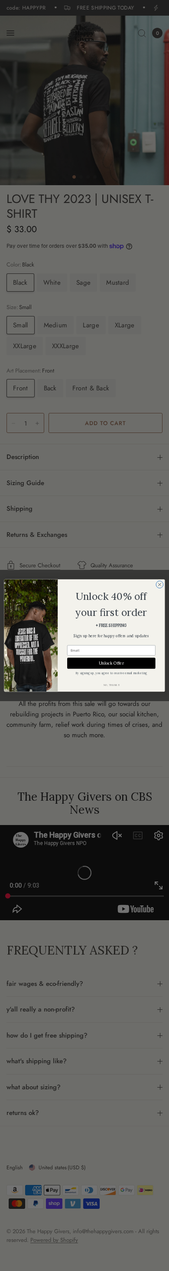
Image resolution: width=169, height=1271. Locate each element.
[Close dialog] (159, 584)
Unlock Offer (111, 662)
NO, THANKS (111, 684)
